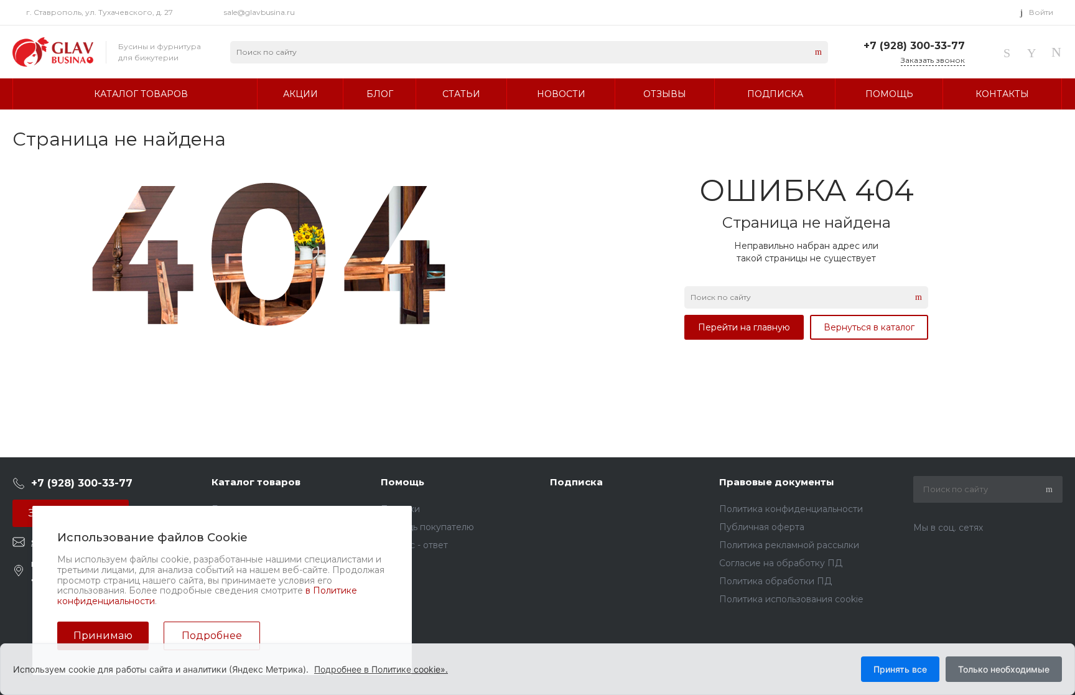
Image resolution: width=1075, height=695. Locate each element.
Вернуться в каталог (869, 327)
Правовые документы (776, 482)
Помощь (402, 482)
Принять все (900, 669)
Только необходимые (1003, 669)
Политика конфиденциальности (791, 509)
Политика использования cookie (791, 599)
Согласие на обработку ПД (780, 563)
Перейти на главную (744, 327)
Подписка (576, 482)
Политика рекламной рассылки (789, 545)
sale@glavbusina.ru (259, 12)
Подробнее (212, 635)
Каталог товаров (256, 482)
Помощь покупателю (427, 527)
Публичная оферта (761, 527)
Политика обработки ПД (775, 581)
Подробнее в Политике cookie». (381, 669)
